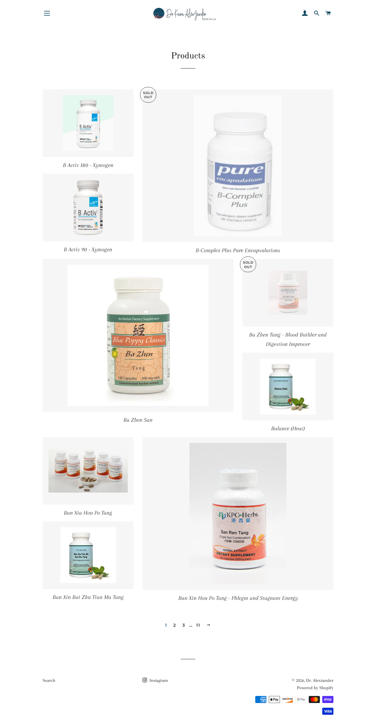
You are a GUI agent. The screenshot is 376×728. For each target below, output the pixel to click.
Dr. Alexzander (319, 680)
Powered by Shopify (315, 687)
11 (198, 625)
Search (49, 680)
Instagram (158, 680)
